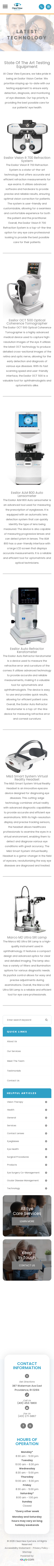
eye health (13, 1149)
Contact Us (13, 1080)
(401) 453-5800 (27, 1403)
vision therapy (15, 1102)
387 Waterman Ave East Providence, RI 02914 (27, 1388)
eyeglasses (13, 1141)
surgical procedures (18, 1157)
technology (13, 1188)
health (10, 1109)
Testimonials (14, 1070)
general (11, 1117)
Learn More (27, 1221)
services (11, 1125)
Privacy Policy (40, 1548)
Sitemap (27, 1552)
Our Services (14, 1051)
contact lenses (15, 1133)
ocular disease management (23, 1180)
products (12, 1164)
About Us (12, 1041)
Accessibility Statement (18, 1548)
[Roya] (27, 1560)
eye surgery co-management (23, 1172)
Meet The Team (15, 1061)
